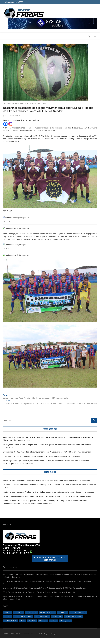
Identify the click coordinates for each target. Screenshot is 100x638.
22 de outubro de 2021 (12, 116)
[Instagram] (10, 124)
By (39, 634)
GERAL (7, 617)
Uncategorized (65, 621)
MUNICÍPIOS (57, 617)
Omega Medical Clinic (73, 617)
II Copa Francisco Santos (36, 103)
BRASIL (7, 613)
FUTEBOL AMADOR (19, 103)
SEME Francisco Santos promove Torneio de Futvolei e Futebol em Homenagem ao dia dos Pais (41, 456)
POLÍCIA (32, 621)
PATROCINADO (10, 621)
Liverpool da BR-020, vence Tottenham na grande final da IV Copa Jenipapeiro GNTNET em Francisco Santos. (47, 452)
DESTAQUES (7, 103)
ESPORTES (62, 613)
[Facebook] (5, 124)
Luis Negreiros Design (48, 634)
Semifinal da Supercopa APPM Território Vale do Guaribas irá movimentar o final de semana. (54, 480)
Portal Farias (8, 480)
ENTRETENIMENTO (47, 613)
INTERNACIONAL (42, 617)
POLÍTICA (42, 621)
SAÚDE (53, 621)
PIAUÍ (22, 621)
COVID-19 (18, 613)
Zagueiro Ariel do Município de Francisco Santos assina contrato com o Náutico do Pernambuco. (55, 492)
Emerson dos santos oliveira (14, 485)
